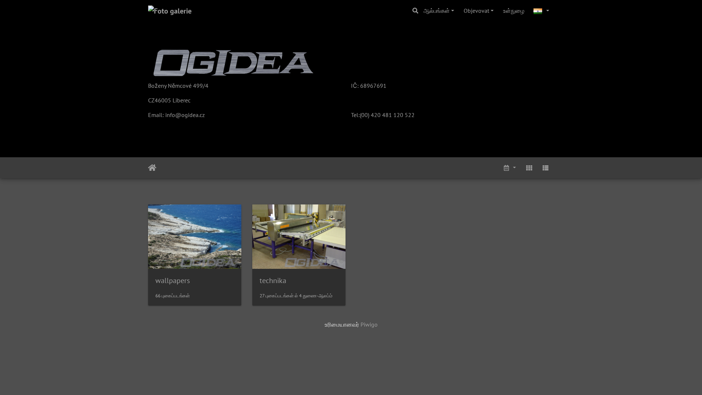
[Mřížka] (529, 167)
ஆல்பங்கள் (436, 10)
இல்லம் (152, 167)
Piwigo (369, 324)
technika (273, 280)
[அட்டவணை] (509, 167)
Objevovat (476, 10)
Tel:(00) (360, 114)
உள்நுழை (513, 10)
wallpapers (172, 280)
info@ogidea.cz (185, 114)
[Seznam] (545, 167)
